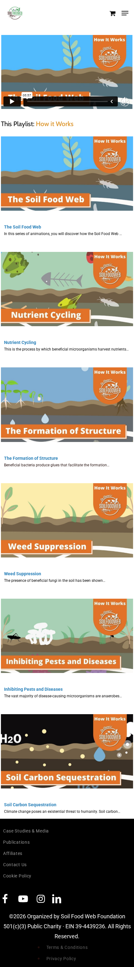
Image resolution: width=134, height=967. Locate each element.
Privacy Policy (61, 958)
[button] (125, 13)
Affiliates (12, 853)
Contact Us (15, 864)
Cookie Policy (17, 875)
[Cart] (112, 13)
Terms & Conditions (67, 947)
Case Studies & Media (26, 830)
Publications (16, 842)
